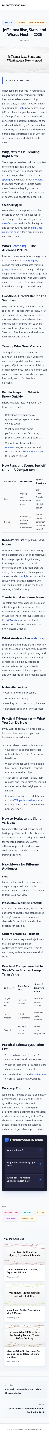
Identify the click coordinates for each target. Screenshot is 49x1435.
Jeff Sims (27, 1212)
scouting (41, 1212)
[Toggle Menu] (44, 5)
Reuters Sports (35, 451)
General (9, 22)
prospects (7, 269)
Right (22, 107)
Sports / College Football (31, 22)
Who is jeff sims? (15, 1150)
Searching (19, 246)
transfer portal (10, 223)
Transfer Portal (28, 1218)
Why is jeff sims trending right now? (21, 1164)
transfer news (39, 1074)
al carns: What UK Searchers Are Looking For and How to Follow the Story (23, 1353)
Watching (37, 638)
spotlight (7, 179)
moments (38, 179)
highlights (31, 260)
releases (9, 447)
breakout (17, 315)
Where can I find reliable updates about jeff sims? (18, 1179)
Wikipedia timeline (24, 800)
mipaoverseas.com (14, 5)
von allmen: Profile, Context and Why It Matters (24, 1312)
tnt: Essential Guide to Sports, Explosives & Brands (22, 1271)
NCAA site (12, 620)
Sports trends (10, 1218)
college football (11, 1212)
